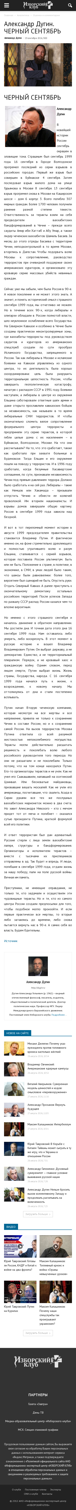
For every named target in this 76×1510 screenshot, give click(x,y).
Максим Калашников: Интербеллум (49, 1124)
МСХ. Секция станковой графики (38, 1430)
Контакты (47, 1493)
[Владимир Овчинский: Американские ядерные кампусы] (14, 1069)
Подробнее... (59, 1014)
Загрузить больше (36, 1214)
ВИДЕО (11, 1227)
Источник (10, 941)
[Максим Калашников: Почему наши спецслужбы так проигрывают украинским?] (56, 1292)
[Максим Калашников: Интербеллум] (14, 1129)
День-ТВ (38, 1412)
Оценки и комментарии (46, 15)
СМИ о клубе (31, 1493)
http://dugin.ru (38, 987)
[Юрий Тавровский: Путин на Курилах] (20, 1292)
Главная (8, 15)
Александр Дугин (13, 37)
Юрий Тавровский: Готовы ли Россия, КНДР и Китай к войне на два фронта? (20, 1265)
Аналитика (23, 15)
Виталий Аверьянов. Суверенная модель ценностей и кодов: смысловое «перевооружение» (48, 1088)
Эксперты (55, 1489)
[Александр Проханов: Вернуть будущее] (14, 1110)
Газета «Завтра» (38, 1404)
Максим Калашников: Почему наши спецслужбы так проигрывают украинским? (52, 1315)
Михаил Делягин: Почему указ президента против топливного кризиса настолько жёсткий (47, 1048)
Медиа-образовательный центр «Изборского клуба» (38, 1421)
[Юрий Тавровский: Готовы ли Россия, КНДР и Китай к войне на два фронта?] (20, 1246)
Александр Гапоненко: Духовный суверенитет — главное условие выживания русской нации (48, 1173)
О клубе (16, 1489)
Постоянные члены (35, 1489)
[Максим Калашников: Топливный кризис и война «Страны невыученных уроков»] (56, 1246)
